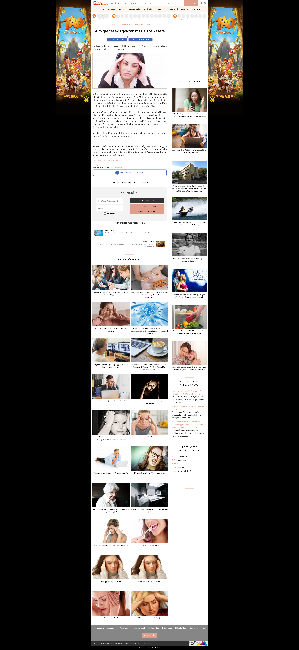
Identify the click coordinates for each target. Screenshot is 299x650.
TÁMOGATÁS (191, 3)
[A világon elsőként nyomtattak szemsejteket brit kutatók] (149, 495)
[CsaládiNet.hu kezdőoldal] (100, 3)
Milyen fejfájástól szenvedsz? (149, 437)
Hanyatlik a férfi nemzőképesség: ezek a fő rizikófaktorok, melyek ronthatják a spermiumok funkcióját (149, 331)
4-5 (192, 16)
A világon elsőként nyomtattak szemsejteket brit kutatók (149, 510)
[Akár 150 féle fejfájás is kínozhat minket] (111, 386)
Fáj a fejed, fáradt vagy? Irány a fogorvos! (149, 473)
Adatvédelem (125, 628)
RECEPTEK (185, 9)
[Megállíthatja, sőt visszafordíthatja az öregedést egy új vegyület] (111, 495)
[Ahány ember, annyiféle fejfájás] (149, 603)
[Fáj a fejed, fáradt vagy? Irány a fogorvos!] (149, 458)
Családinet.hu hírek (119, 24)
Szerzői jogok (139, 628)
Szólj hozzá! (117, 40)
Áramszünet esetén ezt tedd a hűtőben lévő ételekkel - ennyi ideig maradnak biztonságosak (189, 333)
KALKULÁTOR (149, 3)
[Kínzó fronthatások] (111, 603)
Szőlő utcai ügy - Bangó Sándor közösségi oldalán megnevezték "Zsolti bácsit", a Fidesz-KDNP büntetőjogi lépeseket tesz (189, 189)
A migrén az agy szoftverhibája (149, 581)
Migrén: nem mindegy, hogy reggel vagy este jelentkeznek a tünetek (111, 366)
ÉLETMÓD (162, 9)
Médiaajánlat (112, 628)
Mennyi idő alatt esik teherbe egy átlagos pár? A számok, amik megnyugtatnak (189, 296)
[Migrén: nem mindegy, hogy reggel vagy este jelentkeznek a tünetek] (111, 350)
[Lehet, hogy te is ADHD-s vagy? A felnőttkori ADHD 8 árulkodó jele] (189, 136)
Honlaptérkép (153, 628)
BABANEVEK (196, 9)
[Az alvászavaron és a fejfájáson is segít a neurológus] (149, 386)
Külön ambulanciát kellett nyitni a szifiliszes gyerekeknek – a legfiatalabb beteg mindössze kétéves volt (188, 425)
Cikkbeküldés (180, 628)
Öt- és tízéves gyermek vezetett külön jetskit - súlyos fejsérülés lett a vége (189, 224)
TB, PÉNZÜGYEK (149, 9)
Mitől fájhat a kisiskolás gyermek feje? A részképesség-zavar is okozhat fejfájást (111, 438)
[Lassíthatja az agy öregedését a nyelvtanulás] (111, 458)
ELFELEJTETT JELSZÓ (147, 206)
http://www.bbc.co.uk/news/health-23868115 (105, 160)
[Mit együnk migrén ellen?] (111, 567)
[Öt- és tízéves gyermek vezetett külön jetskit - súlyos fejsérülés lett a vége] (189, 208)
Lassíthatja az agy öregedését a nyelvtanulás (111, 473)
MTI (98, 166)
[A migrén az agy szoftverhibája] (149, 567)
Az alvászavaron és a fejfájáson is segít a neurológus (149, 402)
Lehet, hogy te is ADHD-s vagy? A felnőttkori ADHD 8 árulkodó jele (189, 151)
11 (164, 16)
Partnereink (167, 628)
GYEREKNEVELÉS (133, 9)
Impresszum (98, 628)
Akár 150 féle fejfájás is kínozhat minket (111, 400)
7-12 (200, 16)
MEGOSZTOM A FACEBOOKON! (131, 173)
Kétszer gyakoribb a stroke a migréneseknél (111, 545)
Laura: (182, 471)
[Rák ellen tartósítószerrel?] (149, 531)
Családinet (121, 37)
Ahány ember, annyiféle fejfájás (149, 618)
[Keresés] (205, 2)
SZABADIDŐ (173, 9)
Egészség (145, 24)
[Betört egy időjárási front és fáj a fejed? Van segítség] (111, 314)
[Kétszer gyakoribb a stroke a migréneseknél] (111, 531)
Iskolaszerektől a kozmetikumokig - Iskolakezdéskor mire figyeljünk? (128, 232)
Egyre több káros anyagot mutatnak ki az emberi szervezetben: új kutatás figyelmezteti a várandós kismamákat (149, 295)
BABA (121, 9)
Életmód (135, 24)
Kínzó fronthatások (111, 618)
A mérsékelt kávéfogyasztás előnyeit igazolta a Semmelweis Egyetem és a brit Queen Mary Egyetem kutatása (149, 367)
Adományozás (195, 628)
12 (168, 16)
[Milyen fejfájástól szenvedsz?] (149, 422)
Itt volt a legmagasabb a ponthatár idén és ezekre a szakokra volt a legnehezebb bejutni (189, 115)
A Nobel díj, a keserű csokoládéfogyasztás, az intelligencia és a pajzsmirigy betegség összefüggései (125, 245)
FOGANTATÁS (98, 9)
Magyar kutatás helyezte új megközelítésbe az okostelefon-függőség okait (111, 293)
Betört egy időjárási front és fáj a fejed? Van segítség (111, 330)
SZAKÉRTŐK (115, 3)
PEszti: (175, 464)
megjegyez (111, 213)
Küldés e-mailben (141, 40)
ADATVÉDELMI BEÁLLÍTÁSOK (149, 647)
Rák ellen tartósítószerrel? (150, 545)
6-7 (196, 16)
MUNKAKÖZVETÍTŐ (132, 3)
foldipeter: (180, 456)
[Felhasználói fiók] (201, 2)
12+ (204, 16)
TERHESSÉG (112, 9)
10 (160, 16)
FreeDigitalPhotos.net (116, 167)
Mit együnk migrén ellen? (111, 581)
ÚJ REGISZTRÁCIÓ (146, 212)
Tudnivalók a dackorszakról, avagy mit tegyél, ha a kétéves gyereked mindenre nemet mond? (189, 368)
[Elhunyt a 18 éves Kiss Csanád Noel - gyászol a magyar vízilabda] (189, 244)
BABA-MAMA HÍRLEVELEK (169, 3)
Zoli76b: (179, 460)
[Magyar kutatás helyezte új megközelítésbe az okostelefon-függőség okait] (111, 277)
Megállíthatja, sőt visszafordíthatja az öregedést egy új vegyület (111, 510)
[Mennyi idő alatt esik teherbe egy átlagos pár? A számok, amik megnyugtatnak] (189, 280)
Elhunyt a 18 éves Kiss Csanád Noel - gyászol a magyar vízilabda (189, 260)
